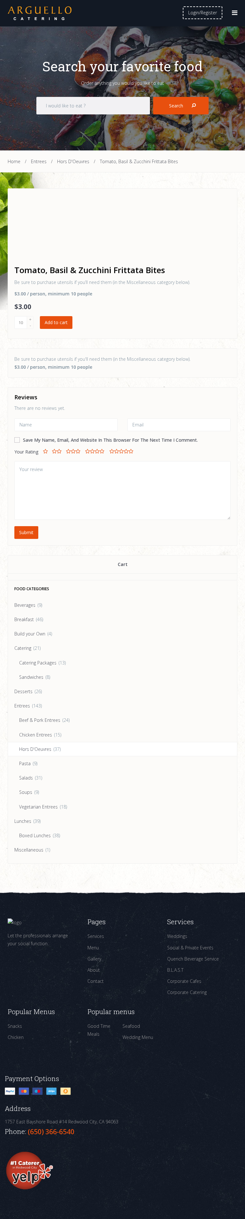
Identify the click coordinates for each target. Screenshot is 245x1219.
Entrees (39, 161)
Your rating (26, 452)
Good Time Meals (98, 1030)
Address (18, 1109)
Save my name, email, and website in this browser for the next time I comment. (110, 440)
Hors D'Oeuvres (73, 161)
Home (14, 161)
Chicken (16, 1037)
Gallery (94, 959)
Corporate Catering (187, 992)
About (93, 970)
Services (95, 936)
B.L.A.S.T (175, 970)
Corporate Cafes (184, 981)
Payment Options (32, 1079)
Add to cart (56, 322)
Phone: (16, 1131)
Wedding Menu (137, 1037)
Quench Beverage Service (193, 959)
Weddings (177, 936)
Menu (93, 948)
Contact (95, 981)
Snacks (15, 1026)
